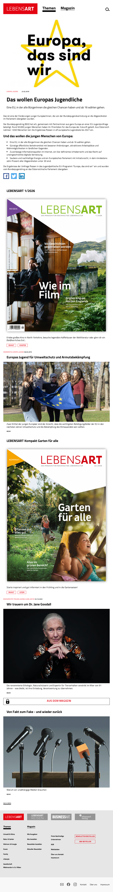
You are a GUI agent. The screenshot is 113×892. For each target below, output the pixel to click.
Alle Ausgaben (32, 834)
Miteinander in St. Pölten (12, 867)
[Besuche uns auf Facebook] (68, 884)
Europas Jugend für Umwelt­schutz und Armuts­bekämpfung (48, 357)
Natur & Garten (8, 839)
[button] (49, 8)
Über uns (93, 884)
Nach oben (7, 803)
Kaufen (22, 345)
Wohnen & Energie (10, 844)
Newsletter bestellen (34, 844)
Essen (5, 849)
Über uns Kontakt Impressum (57, 856)
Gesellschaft (7, 864)
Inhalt (11, 345)
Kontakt (83, 884)
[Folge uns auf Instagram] (75, 884)
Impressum (105, 884)
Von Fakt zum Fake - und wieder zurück (34, 711)
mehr (9, 431)
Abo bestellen (32, 839)
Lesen (21, 592)
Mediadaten (55, 849)
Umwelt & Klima (9, 834)
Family (5, 854)
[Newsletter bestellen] (62, 884)
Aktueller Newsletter (34, 849)
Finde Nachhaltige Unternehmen (57, 838)
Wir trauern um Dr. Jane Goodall (29, 604)
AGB (52, 844)
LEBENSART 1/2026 (21, 190)
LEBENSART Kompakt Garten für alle (32, 440)
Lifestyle (6, 859)
